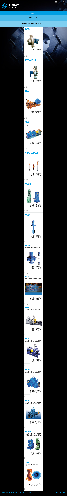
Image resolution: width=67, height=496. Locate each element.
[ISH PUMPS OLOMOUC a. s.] (10, 8)
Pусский (61, 2)
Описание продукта (27, 56)
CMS (64, 492)
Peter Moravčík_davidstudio (42, 492)
